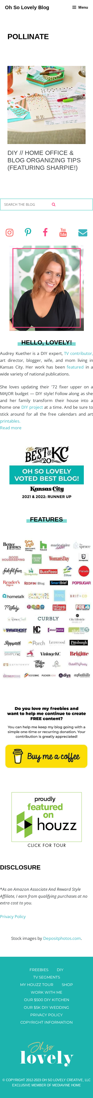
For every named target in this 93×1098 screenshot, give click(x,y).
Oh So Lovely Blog (27, 7)
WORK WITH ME (46, 992)
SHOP (67, 984)
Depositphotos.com (62, 938)
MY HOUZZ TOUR (36, 984)
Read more (11, 428)
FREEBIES (39, 969)
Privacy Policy (13, 916)
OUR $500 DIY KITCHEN (46, 999)
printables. (10, 421)
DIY (60, 969)
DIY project (32, 407)
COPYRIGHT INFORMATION (46, 1022)
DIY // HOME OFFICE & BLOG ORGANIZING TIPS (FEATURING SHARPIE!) (44, 160)
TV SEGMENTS (46, 977)
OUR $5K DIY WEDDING (46, 1007)
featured (76, 367)
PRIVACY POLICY (46, 1014)
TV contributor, (78, 353)
